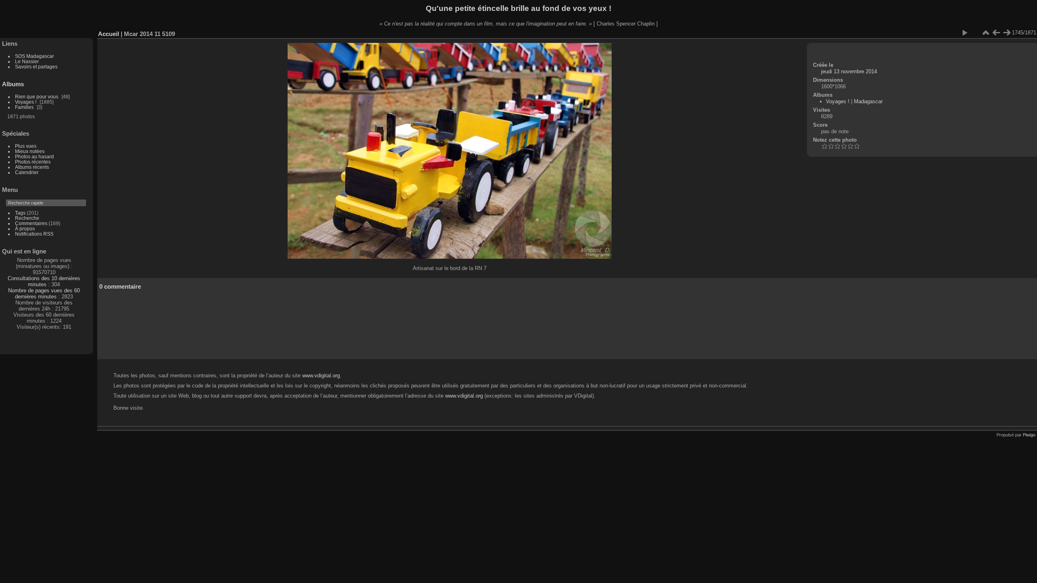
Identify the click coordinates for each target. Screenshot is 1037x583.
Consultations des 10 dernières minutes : (44, 281)
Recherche (27, 218)
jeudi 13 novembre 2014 (849, 71)
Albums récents (32, 167)
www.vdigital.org (321, 375)
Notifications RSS (34, 233)
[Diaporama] (964, 33)
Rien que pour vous (37, 96)
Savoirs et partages (36, 66)
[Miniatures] (985, 33)
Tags (20, 212)
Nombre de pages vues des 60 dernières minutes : (44, 293)
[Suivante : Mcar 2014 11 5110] (1006, 33)
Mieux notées (30, 151)
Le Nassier (27, 61)
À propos (25, 228)
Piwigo (1029, 434)
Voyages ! (25, 101)
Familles (24, 107)
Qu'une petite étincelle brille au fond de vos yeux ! (518, 8)
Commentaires (31, 223)
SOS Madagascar (34, 56)
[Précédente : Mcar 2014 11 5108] (996, 33)
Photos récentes (33, 161)
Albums (13, 84)
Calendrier (26, 172)
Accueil (108, 33)
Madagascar (868, 101)
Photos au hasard (34, 156)
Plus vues (25, 146)
